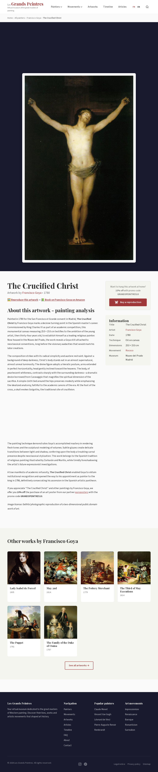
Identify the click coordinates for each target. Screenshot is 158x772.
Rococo (129, 350)
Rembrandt (99, 730)
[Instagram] (79, 764)
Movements (74, 6)
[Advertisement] (79, 50)
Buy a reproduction (130, 302)
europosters (81, 492)
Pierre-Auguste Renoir (105, 724)
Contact (68, 745)
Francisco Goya (32, 293)
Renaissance (131, 714)
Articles (122, 6)
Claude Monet (101, 709)
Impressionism (132, 709)
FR (134, 7)
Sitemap (147, 764)
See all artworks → (79, 665)
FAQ (66, 735)
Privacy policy (134, 764)
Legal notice (119, 764)
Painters (55, 6)
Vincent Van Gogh (102, 714)
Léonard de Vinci (102, 719)
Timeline (108, 6)
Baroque (129, 719)
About (67, 740)
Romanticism (131, 724)
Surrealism (130, 730)
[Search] (147, 7)
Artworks (93, 6)
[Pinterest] (85, 764)
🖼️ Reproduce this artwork (22, 300)
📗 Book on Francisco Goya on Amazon (63, 300)
